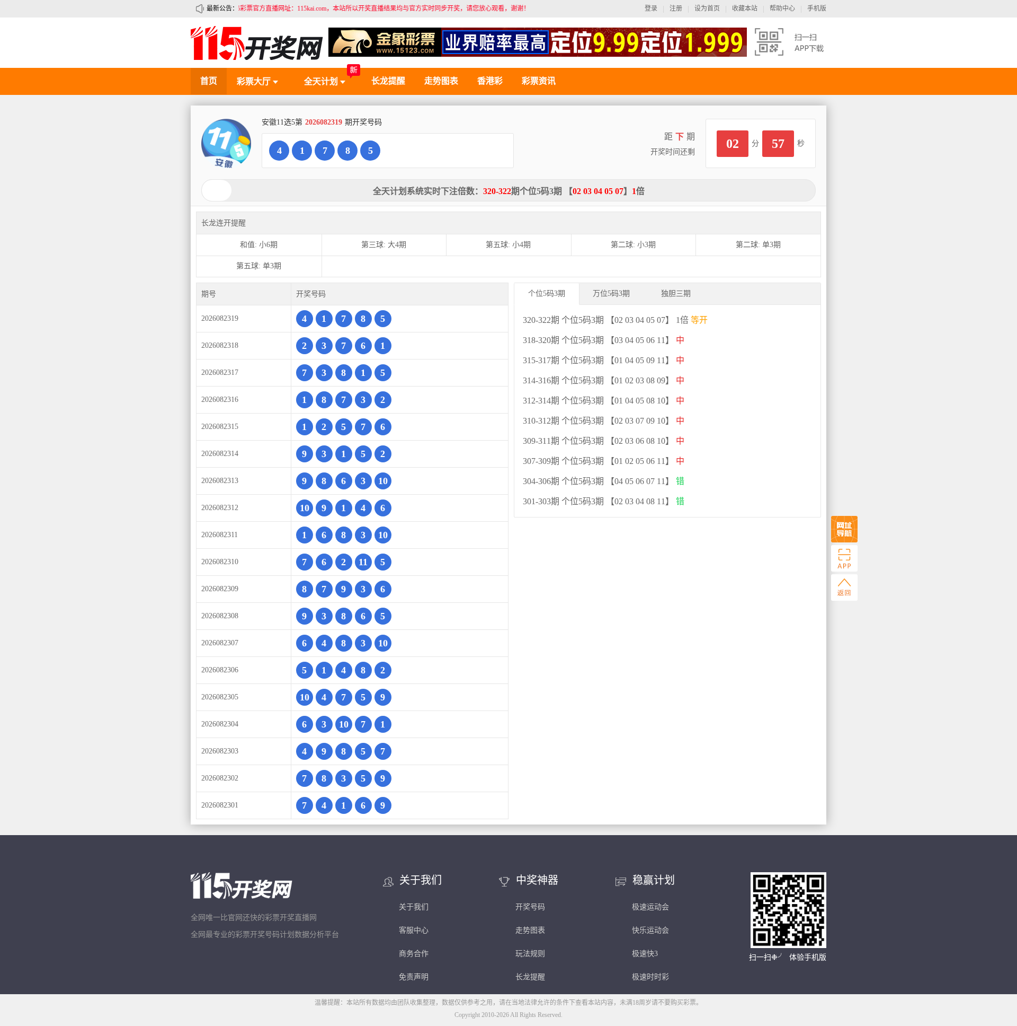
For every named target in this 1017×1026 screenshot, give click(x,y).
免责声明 (414, 977)
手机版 (816, 8)
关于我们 (414, 907)
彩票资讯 (539, 80)
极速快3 (645, 954)
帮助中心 (782, 8)
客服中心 (414, 930)
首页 (208, 80)
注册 (676, 8)
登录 (651, 8)
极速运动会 (650, 907)
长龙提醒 (388, 80)
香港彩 (490, 80)
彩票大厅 (255, 81)
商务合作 (414, 954)
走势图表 (441, 80)
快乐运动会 (650, 930)
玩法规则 (530, 954)
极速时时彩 (650, 977)
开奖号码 (530, 907)
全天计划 (322, 81)
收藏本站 (744, 8)
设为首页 (707, 8)
